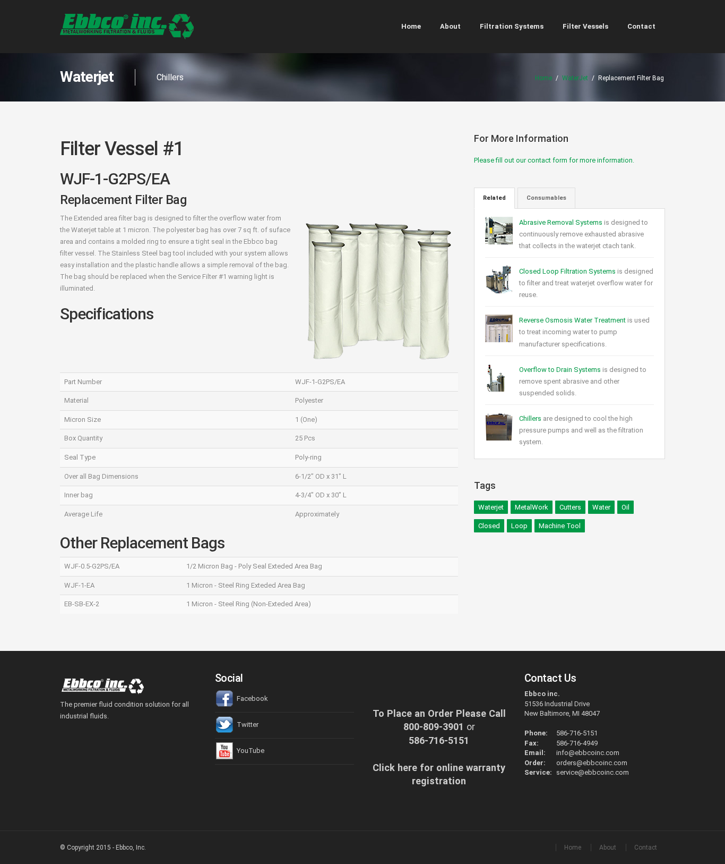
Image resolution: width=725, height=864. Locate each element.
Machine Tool (560, 526)
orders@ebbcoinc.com (591, 763)
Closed (489, 526)
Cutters (570, 507)
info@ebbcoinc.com (587, 753)
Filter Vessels (585, 26)
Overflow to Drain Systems (560, 370)
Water (601, 507)
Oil (625, 507)
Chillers (530, 418)
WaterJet (575, 78)
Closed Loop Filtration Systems (568, 271)
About (450, 26)
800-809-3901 (433, 726)
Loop (519, 526)
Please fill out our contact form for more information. (554, 160)
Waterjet (491, 507)
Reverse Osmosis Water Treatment (573, 320)
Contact (641, 26)
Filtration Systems (511, 26)
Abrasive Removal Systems (561, 222)
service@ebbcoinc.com (592, 772)
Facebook (251, 698)
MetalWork (531, 507)
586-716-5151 (439, 740)
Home (411, 26)
